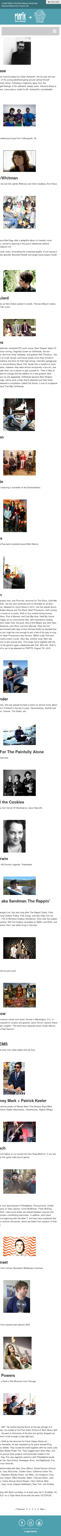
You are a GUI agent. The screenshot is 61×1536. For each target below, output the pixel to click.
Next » (43, 1509)
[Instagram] (30, 1523)
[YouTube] (39, 1523)
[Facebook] (22, 1523)
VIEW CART (54, 2)
